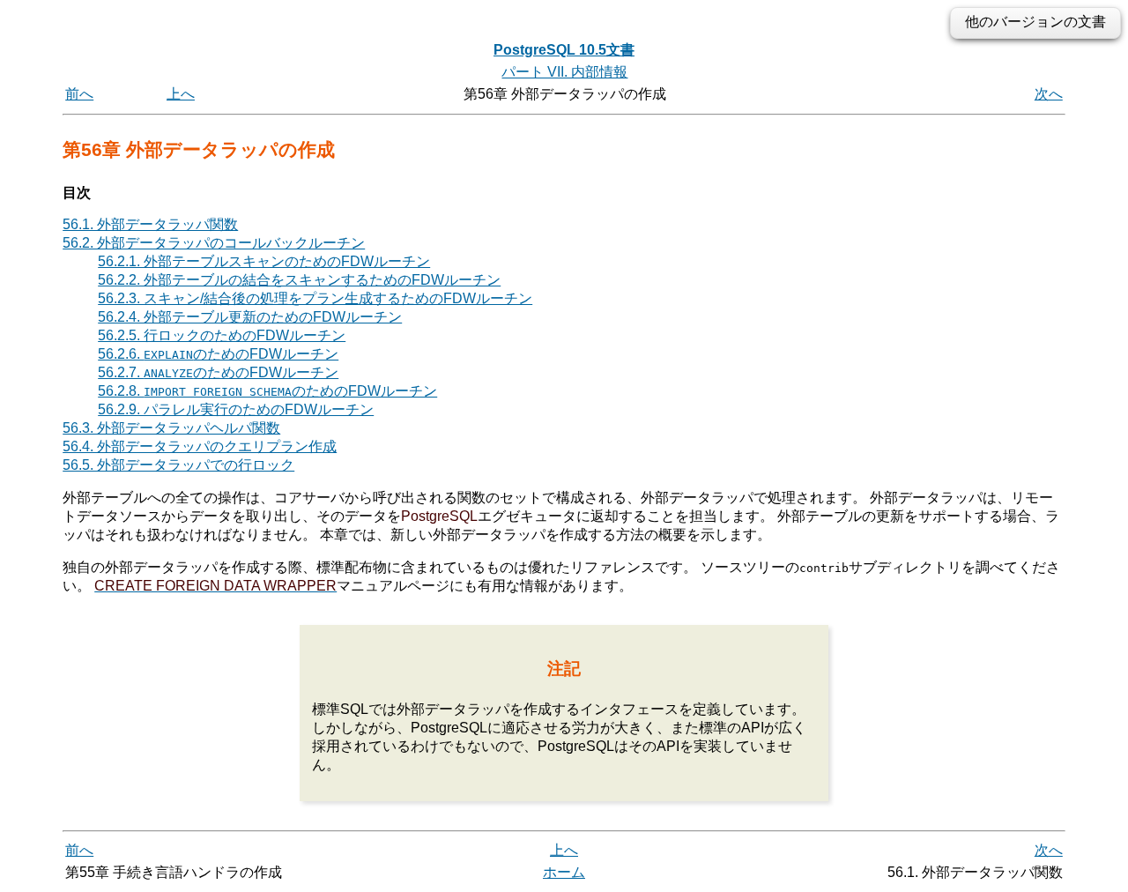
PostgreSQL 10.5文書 (564, 49)
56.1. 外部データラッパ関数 (150, 224)
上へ (181, 93)
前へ (79, 93)
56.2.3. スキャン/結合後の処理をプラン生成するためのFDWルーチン (315, 298)
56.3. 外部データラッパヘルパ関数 (171, 427)
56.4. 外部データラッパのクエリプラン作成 (200, 446)
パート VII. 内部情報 (564, 71)
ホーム (564, 872)
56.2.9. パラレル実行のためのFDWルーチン (236, 409)
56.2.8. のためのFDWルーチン (267, 390)
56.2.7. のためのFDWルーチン (218, 372)
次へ (1049, 93)
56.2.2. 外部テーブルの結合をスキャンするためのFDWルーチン (299, 279)
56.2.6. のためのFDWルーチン (218, 353)
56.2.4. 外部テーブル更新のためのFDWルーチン (250, 316)
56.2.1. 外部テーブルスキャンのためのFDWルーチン (264, 261)
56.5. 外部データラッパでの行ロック (178, 464)
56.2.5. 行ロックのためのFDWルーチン (221, 335)
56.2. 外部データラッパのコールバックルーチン (214, 242)
